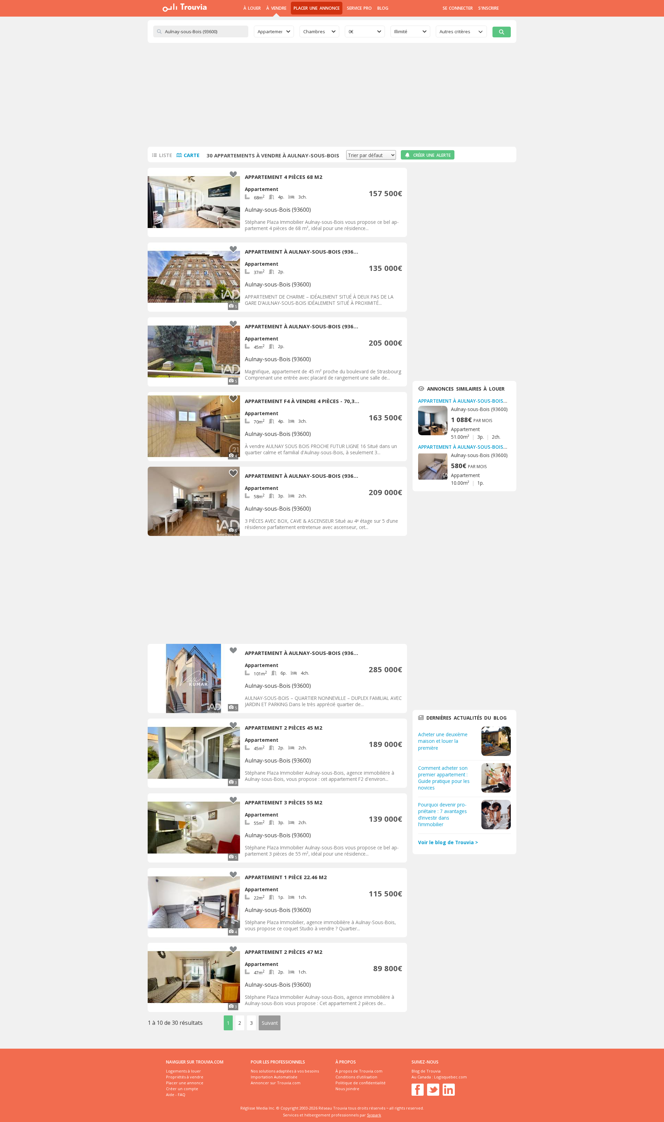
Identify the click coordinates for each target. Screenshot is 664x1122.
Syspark (374, 1115)
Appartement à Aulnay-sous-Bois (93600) (470, 401)
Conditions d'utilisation (356, 1076)
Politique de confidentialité (360, 1082)
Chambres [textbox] (314, 31)
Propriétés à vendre (184, 1076)
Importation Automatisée (274, 1076)
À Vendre (276, 8)
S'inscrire (488, 8)
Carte (192, 155)
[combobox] (274, 31)
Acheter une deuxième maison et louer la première (443, 741)
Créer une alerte (432, 155)
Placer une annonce (317, 8)
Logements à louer (183, 1071)
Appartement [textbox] (270, 31)
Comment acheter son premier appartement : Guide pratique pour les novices (444, 778)
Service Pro (359, 8)
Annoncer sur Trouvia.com (276, 1082)
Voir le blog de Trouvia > (448, 842)
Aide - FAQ (175, 1094)
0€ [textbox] (351, 31)
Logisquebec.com (450, 1076)
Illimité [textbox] (400, 31)
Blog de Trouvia (426, 1071)
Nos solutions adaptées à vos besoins (285, 1071)
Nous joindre (347, 1088)
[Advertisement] (332, 94)
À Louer (252, 8)
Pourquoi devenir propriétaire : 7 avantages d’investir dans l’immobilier (442, 814)
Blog (382, 8)
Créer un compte (182, 1088)
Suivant (270, 1023)
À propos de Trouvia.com (358, 1071)
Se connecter (458, 8)
